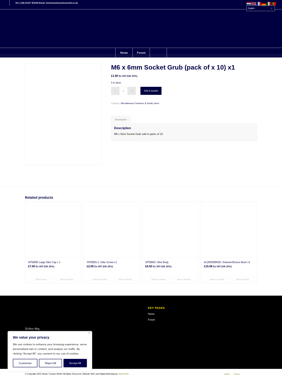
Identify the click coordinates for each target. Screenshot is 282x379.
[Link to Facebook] (6, 3)
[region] (50, 351)
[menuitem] (260, 6)
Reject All (50, 363)
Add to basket (151, 90)
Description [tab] (121, 119)
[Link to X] (12, 3)
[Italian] (268, 3)
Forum (151, 319)
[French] (258, 3)
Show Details (66, 279)
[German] (263, 3)
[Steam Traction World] (141, 28)
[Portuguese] (273, 3)
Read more (41, 279)
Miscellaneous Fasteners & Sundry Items (140, 103)
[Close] (89, 333)
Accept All (75, 363)
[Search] (158, 52)
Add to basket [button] (99, 279)
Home (151, 314)
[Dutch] (249, 3)
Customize (25, 363)
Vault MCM (123, 374)
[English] (253, 3)
